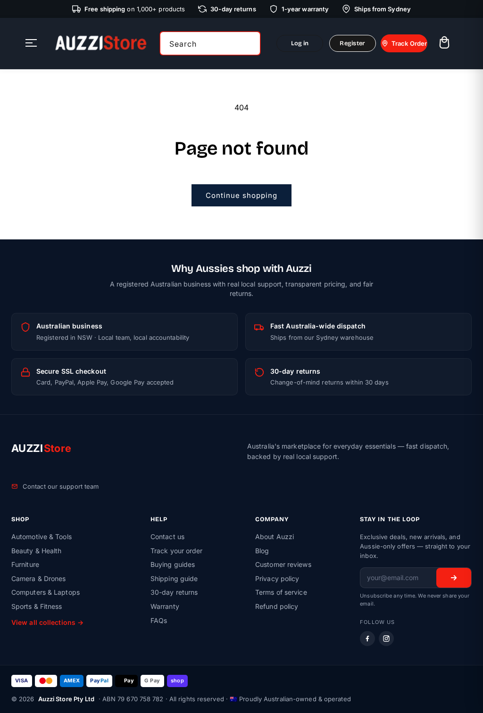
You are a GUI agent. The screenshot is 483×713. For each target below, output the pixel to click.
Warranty (164, 606)
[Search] (250, 43)
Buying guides (172, 564)
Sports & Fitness (36, 606)
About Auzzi (274, 537)
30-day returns (174, 592)
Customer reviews (283, 564)
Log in (300, 43)
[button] (444, 43)
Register (352, 43)
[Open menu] (31, 44)
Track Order (409, 43)
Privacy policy (277, 578)
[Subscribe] (453, 578)
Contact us (167, 537)
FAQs (158, 620)
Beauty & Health (36, 551)
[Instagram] (386, 638)
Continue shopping (241, 195)
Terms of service (281, 592)
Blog (262, 551)
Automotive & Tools (41, 537)
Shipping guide (174, 578)
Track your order (176, 551)
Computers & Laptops (45, 592)
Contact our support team (61, 486)
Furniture (25, 564)
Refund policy (276, 606)
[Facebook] (367, 638)
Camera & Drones (38, 578)
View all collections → (47, 622)
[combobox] (210, 43)
